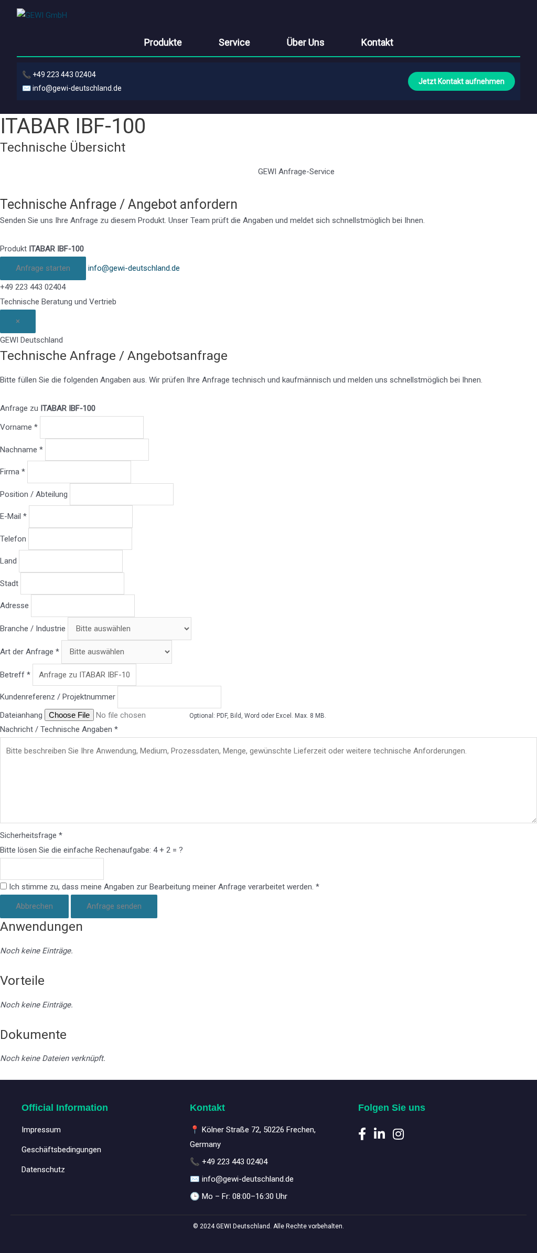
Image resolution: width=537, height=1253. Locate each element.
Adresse (14, 605)
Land (8, 561)
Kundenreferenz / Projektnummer (57, 697)
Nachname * (21, 449)
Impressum (41, 1129)
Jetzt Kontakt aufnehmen (461, 81)
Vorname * (19, 427)
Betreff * (15, 674)
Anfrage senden (114, 906)
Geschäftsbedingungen (61, 1149)
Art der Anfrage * (29, 651)
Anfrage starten (43, 268)
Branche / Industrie (33, 628)
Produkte (163, 42)
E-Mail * (13, 516)
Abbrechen (34, 906)
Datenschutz (43, 1169)
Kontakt (377, 42)
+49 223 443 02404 (64, 74)
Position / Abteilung (34, 494)
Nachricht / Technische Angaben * (59, 729)
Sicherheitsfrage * (31, 835)
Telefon (13, 539)
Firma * (12, 471)
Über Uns (306, 42)
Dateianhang (21, 715)
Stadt (9, 583)
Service (234, 42)
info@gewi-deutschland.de (77, 88)
